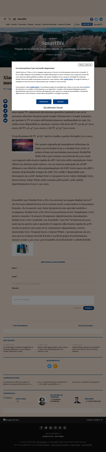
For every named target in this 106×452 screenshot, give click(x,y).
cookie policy (68, 79)
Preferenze (44, 101)
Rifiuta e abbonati (85, 65)
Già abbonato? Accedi (53, 107)
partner (87, 87)
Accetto (61, 101)
